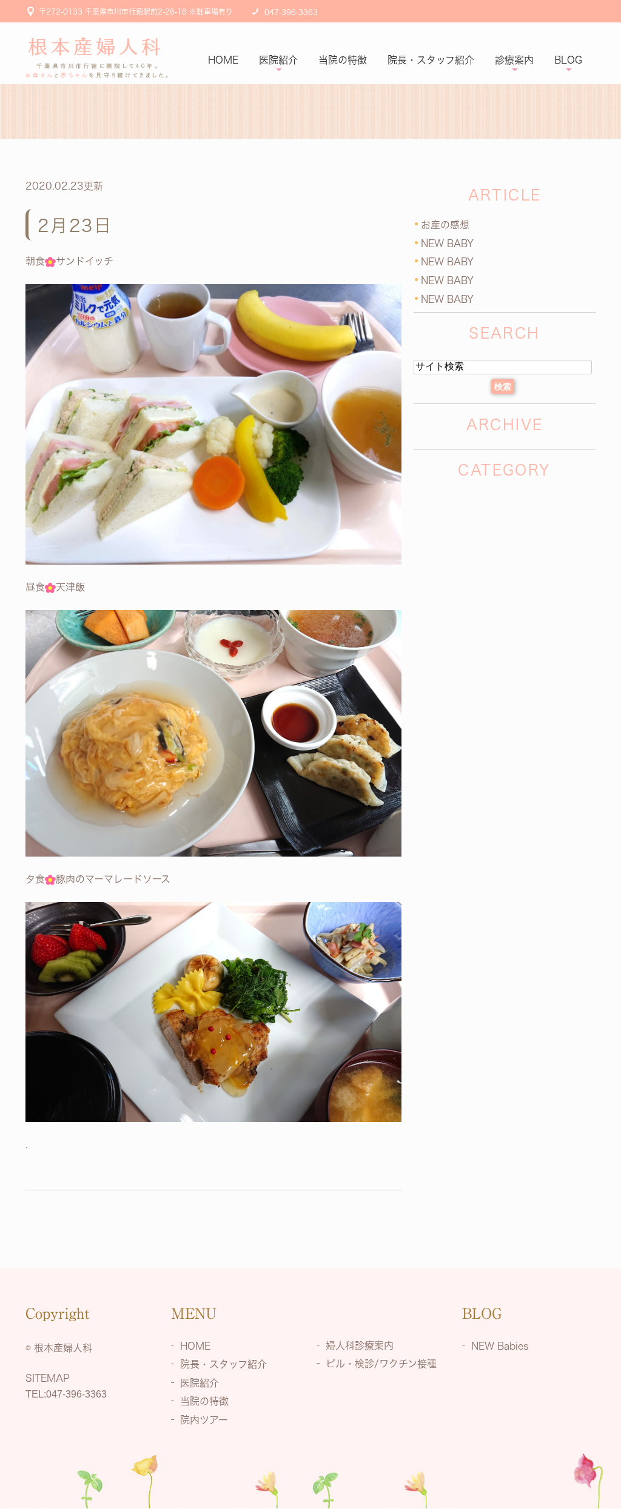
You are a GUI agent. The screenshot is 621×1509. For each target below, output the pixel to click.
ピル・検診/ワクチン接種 (381, 1363)
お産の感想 (445, 225)
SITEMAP (47, 1378)
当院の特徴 (342, 60)
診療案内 (514, 60)
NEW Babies (500, 1345)
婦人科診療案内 (360, 1345)
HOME (223, 60)
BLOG (568, 60)
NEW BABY (447, 243)
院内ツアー (204, 1420)
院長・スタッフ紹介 (431, 60)
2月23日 (75, 225)
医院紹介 (278, 60)
